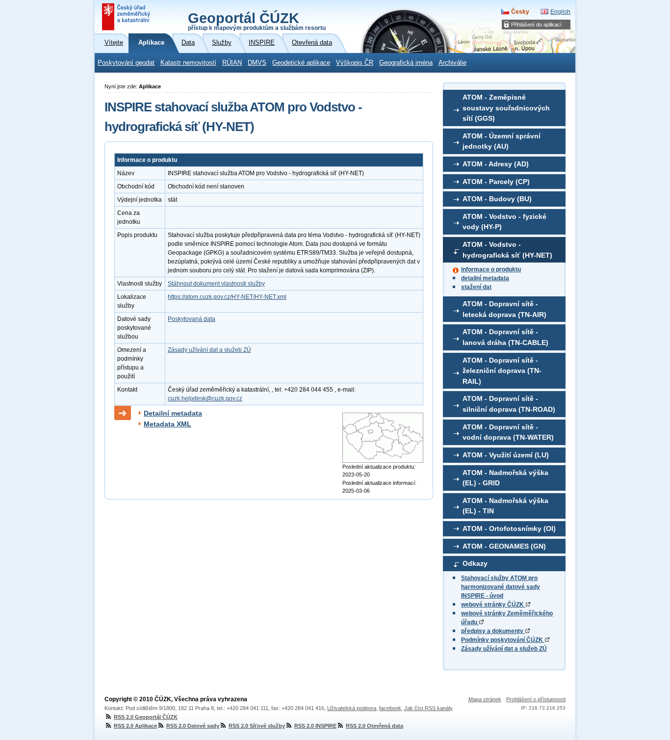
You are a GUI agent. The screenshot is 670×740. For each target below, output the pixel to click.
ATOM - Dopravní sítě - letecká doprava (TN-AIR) (504, 309)
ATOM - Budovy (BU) (497, 199)
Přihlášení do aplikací (536, 24)
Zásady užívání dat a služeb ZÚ (504, 648)
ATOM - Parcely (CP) (496, 181)
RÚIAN (232, 62)
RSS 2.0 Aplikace (135, 726)
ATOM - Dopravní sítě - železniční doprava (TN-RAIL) (502, 370)
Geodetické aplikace (301, 62)
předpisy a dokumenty (493, 631)
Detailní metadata (173, 413)
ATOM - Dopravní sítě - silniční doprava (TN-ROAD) (509, 404)
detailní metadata (485, 278)
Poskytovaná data (191, 319)
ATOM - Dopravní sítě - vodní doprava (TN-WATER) (508, 432)
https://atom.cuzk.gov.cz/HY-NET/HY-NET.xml (227, 296)
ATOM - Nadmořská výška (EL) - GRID (505, 478)
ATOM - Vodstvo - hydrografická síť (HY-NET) (507, 249)
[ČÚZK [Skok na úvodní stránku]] (127, 16)
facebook (390, 708)
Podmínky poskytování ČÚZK (502, 639)
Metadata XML (167, 424)
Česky (520, 11)
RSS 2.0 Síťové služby (257, 726)
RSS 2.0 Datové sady (192, 726)
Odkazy (475, 563)
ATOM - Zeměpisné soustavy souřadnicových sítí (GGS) (506, 107)
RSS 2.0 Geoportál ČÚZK (146, 717)
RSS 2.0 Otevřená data (374, 726)
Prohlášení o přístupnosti (536, 699)
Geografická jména (406, 62)
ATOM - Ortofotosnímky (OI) (509, 528)
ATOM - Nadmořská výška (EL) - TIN (505, 506)
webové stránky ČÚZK (493, 604)
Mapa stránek (484, 699)
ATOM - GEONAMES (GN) (504, 546)
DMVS (257, 62)
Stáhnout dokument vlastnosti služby (216, 283)
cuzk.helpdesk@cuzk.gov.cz (205, 398)
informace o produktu (491, 269)
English (560, 11)
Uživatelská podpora (351, 708)
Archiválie (452, 62)
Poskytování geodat (126, 62)
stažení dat (476, 287)
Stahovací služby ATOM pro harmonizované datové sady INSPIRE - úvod (500, 587)
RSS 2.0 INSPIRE (315, 726)
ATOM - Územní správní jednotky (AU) (502, 141)
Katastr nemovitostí (188, 62)
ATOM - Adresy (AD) (496, 164)
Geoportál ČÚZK (257, 20)
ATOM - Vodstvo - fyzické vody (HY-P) (504, 221)
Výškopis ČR (354, 62)
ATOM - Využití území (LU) (506, 455)
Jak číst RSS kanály (428, 708)
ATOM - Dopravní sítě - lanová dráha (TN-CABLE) (505, 337)
